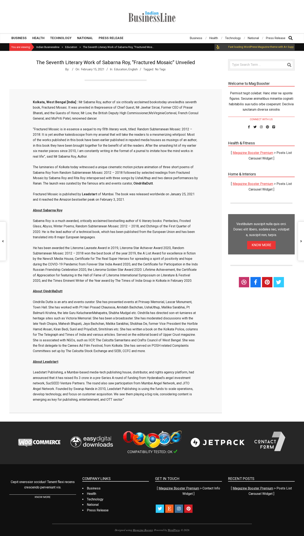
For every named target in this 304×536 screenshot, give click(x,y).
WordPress (174, 530)
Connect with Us (261, 119)
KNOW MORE (261, 245)
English (133, 69)
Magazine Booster (143, 530)
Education (120, 69)
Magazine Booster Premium (253, 153)
